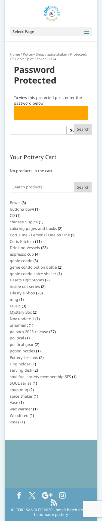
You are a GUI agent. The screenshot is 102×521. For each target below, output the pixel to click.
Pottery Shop (33, 54)
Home (15, 54)
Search (83, 187)
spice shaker (57, 54)
